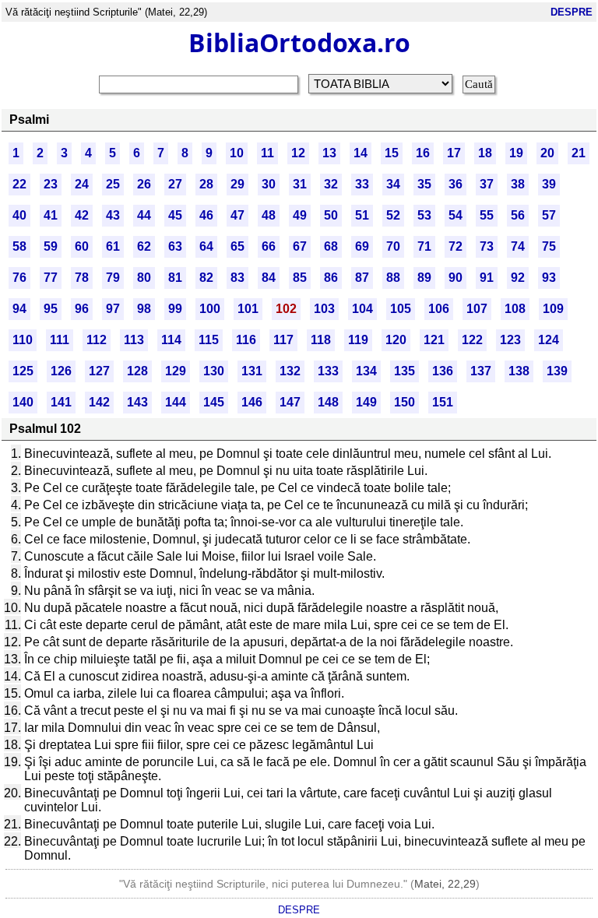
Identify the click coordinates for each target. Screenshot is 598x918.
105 (400, 308)
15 (392, 153)
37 (487, 184)
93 (549, 277)
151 (442, 402)
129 (175, 371)
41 (51, 215)
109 (553, 308)
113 (134, 339)
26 (144, 184)
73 (487, 246)
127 (99, 371)
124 (548, 339)
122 (472, 339)
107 (476, 308)
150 (404, 402)
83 (237, 277)
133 (328, 371)
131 (251, 371)
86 (331, 277)
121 (434, 339)
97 (113, 308)
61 (113, 246)
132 (290, 371)
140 (22, 402)
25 (113, 184)
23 (51, 184)
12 (298, 153)
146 (251, 402)
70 (393, 246)
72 (455, 246)
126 (61, 371)
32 (331, 184)
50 (331, 215)
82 (206, 277)
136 (442, 371)
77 (51, 277)
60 (82, 246)
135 (404, 371)
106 (438, 308)
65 (237, 246)
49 (300, 215)
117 (283, 339)
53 (424, 215)
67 (300, 246)
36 (455, 184)
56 (518, 215)
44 (144, 215)
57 (549, 215)
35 (424, 184)
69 (362, 246)
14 (361, 153)
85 (300, 277)
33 (362, 184)
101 (248, 308)
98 (144, 308)
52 (393, 215)
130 (213, 371)
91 (487, 277)
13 (329, 153)
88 (393, 277)
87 (362, 277)
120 (395, 339)
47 (237, 215)
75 (549, 246)
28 (206, 184)
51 (362, 215)
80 (144, 277)
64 (206, 246)
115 (209, 339)
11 (267, 153)
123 (510, 339)
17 (454, 153)
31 (300, 184)
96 (82, 308)
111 (59, 339)
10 (237, 153)
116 (246, 339)
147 (290, 402)
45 (175, 215)
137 (480, 371)
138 (518, 371)
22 (19, 184)
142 (99, 402)
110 (22, 339)
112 (96, 339)
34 (393, 184)
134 (366, 371)
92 (518, 277)
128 (137, 371)
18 (485, 153)
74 (518, 246)
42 (82, 215)
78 (82, 277)
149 (366, 402)
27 (175, 184)
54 (455, 215)
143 (137, 402)
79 (113, 277)
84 (269, 277)
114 (171, 339)
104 (362, 308)
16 (423, 153)
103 (324, 308)
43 (113, 215)
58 (19, 246)
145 (213, 402)
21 (579, 153)
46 (206, 215)
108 (515, 308)
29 (237, 184)
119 (358, 339)
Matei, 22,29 (445, 884)
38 (518, 184)
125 (22, 371)
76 (19, 277)
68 (331, 246)
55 (487, 215)
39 (549, 184)
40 (19, 215)
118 (321, 339)
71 (424, 246)
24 (82, 184)
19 (516, 153)
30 (269, 184)
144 (175, 402)
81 (175, 277)
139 (557, 371)
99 (175, 308)
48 (269, 215)
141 (61, 402)
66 (269, 246)
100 (209, 308)
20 (547, 153)
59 (51, 246)
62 (144, 246)
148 (328, 402)
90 (455, 277)
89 (424, 277)
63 (175, 246)
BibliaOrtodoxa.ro (299, 42)
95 (51, 308)
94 (19, 308)
